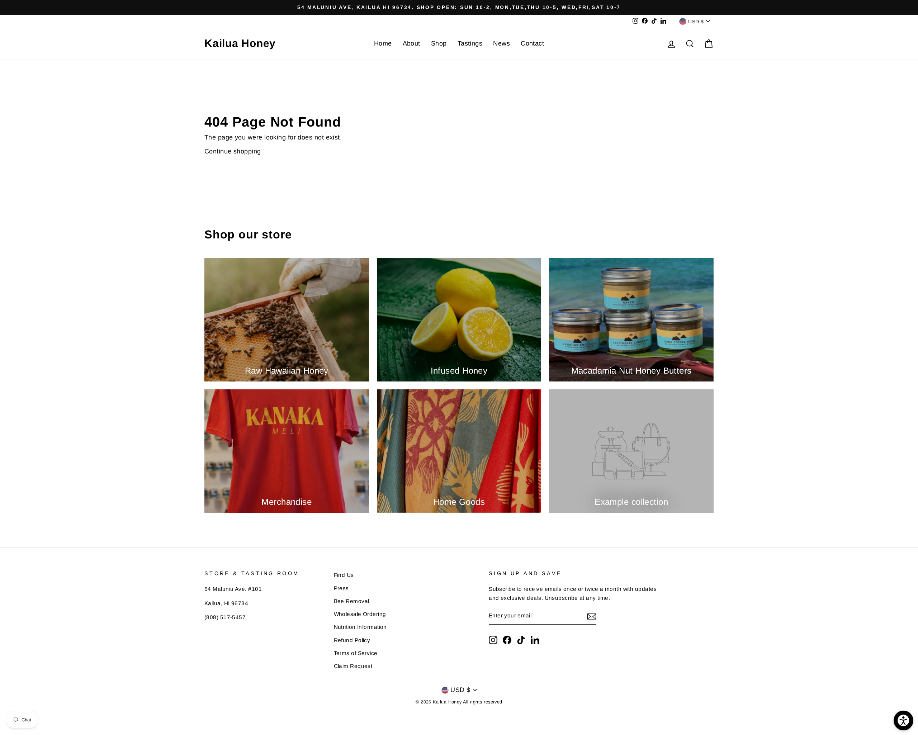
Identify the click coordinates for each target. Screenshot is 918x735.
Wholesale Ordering (360, 614)
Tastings (470, 43)
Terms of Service (356, 653)
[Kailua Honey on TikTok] (521, 639)
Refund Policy (352, 640)
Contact (532, 43)
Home (383, 43)
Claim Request (353, 666)
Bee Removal (351, 601)
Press (341, 588)
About (411, 43)
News (501, 43)
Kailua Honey (240, 43)
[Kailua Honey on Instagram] (493, 639)
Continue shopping (232, 151)
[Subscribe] (591, 616)
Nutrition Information (360, 627)
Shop (439, 43)
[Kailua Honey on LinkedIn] (535, 639)
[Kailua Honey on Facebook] (507, 639)
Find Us (344, 575)
